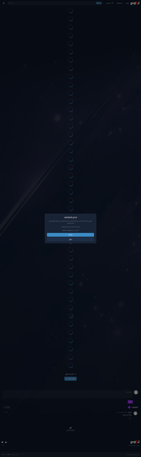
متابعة (70, 234)
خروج (70, 239)
